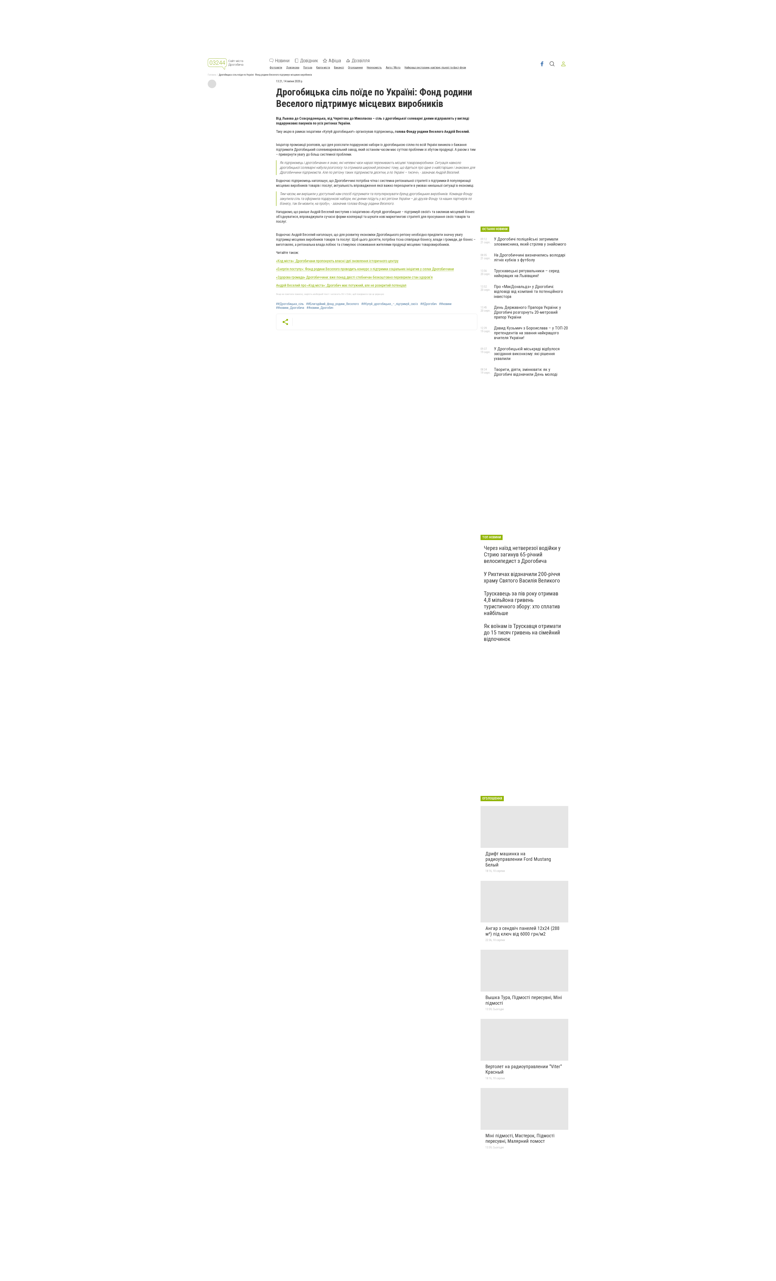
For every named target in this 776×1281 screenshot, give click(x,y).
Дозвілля (361, 61)
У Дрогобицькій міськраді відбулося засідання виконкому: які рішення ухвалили (527, 353)
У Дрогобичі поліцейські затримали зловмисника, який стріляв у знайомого (530, 241)
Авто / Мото (393, 67)
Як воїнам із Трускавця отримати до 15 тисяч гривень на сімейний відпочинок (522, 632)
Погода (307, 67)
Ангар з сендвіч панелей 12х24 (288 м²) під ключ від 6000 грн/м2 (522, 931)
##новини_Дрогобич (320, 308)
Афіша (335, 61)
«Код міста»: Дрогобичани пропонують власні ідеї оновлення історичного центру (337, 261)
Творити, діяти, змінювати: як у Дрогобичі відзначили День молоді (525, 372)
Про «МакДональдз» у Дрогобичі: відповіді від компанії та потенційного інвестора (528, 291)
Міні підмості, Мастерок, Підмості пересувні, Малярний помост (520, 1138)
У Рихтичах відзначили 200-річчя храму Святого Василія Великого (522, 577)
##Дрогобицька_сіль (290, 304)
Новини (282, 61)
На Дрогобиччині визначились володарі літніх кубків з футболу (529, 257)
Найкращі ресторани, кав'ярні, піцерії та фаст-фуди (435, 67)
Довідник (309, 61)
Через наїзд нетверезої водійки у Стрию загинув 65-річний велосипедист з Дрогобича (522, 554)
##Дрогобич (428, 304)
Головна (212, 74)
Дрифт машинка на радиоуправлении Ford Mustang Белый (518, 859)
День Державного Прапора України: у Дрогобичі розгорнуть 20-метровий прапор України (527, 312)
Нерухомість (374, 67)
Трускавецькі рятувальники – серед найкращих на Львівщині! (526, 273)
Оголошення (355, 67)
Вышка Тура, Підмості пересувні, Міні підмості (523, 1000)
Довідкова (292, 67)
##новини (445, 304)
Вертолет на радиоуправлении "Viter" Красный (523, 1069)
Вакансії (339, 67)
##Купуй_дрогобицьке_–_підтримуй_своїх (389, 304)
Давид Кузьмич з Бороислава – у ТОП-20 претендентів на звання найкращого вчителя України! (531, 333)
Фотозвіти (276, 67)
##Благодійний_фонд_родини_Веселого (332, 304)
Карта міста (323, 67)
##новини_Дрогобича (290, 308)
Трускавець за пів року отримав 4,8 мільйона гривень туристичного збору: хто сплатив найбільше (522, 603)
